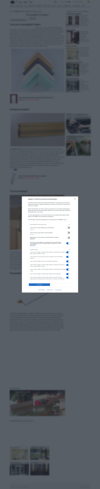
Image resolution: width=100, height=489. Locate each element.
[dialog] (50, 244)
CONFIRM (39, 284)
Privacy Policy (58, 289)
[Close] (75, 199)
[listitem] (50, 224)
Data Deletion (42, 289)
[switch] (68, 228)
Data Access (50, 289)
